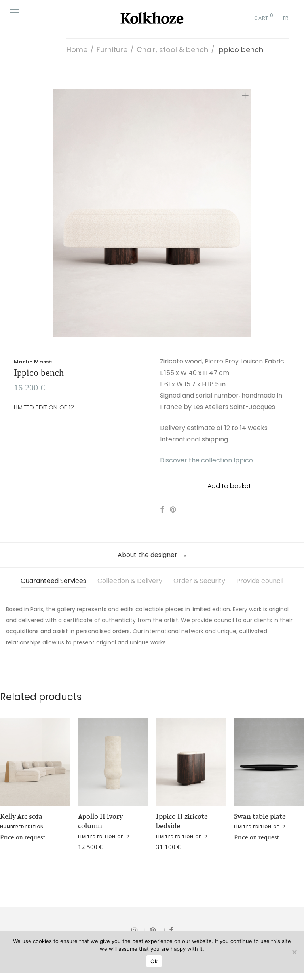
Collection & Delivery (129, 580)
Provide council (259, 580)
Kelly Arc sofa (21, 816)
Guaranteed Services (53, 580)
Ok (154, 961)
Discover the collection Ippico (206, 460)
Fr (286, 18)
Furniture (112, 50)
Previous (57, 213)
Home (76, 50)
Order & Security (199, 580)
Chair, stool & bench (172, 50)
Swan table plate (260, 816)
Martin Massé (33, 361)
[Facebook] (171, 930)
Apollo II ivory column (100, 821)
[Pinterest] (157, 930)
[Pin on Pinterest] (173, 510)
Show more (88, 850)
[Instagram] (138, 930)
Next (246, 213)
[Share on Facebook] (162, 510)
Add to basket (229, 485)
